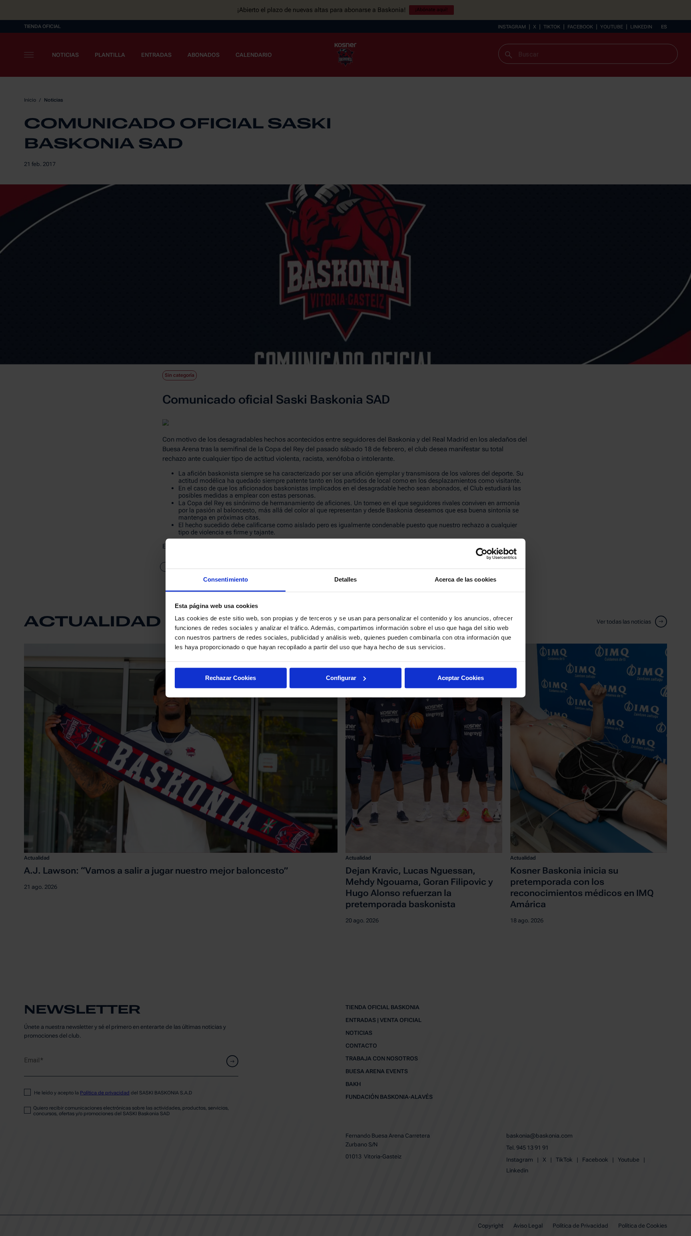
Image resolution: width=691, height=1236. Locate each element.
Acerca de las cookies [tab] (465, 579)
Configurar (341, 677)
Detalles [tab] (345, 579)
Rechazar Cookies (230, 677)
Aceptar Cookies (460, 677)
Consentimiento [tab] (225, 579)
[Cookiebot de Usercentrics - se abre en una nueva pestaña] (482, 554)
